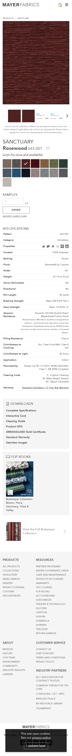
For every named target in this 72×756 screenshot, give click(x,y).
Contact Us (43, 649)
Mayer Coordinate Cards (52, 570)
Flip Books (43, 591)
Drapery (8, 583)
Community (10, 666)
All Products (11, 566)
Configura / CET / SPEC (50, 693)
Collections (11, 570)
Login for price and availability (23, 155)
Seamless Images (16, 442)
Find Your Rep (45, 653)
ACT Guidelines (45, 595)
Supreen (41, 625)
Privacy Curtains (13, 587)
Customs (8, 591)
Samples (10, 194)
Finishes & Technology (50, 604)
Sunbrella (42, 620)
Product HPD (14, 426)
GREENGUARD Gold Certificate (26, 432)
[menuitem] (8, 18)
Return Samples (46, 633)
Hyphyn (40, 616)
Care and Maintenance (51, 574)
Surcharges (44, 599)
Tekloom (42, 629)
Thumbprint (43, 708)
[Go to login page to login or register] (48, 148)
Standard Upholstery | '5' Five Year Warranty (45, 387)
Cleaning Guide (15, 421)
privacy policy (41, 738)
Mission (8, 649)
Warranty (42, 583)
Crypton (41, 612)
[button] (3, 116)
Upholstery (10, 574)
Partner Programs (48, 566)
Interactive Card (16, 416)
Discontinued (11, 595)
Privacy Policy (45, 661)
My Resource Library (49, 703)
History (7, 653)
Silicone (41, 608)
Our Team (9, 657)
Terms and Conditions (50, 657)
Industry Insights (14, 670)
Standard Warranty (18, 437)
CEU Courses (44, 587)
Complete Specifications (21, 410)
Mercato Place (45, 698)
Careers (8, 674)
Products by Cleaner (49, 579)
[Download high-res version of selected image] (65, 25)
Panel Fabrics (11, 579)
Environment (11, 661)
